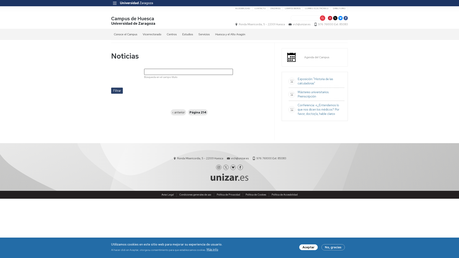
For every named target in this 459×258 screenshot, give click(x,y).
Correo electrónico (316, 8)
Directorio (339, 8)
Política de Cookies (256, 194)
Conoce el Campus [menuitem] (125, 34)
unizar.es (275, 8)
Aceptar (308, 247)
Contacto (260, 8)
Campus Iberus (293, 8)
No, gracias (333, 247)
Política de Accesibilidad (285, 194)
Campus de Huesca (132, 18)
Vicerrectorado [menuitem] (152, 34)
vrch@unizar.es (301, 24)
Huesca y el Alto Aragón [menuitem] (230, 34)
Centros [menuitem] (172, 34)
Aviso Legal (168, 194)
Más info (212, 250)
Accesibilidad (242, 8)
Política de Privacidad (228, 194)
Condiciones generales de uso (195, 194)
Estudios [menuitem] (187, 34)
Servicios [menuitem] (204, 34)
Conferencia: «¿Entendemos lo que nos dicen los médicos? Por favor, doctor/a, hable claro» (318, 109)
